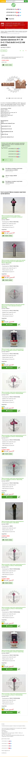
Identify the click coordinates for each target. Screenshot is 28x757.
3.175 (2, 132)
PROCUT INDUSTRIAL (14, 221)
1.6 (1, 135)
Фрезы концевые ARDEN (10, 31)
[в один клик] (19, 324)
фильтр (4, 50)
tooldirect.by (4, 752)
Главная (2, 31)
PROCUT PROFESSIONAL (15, 396)
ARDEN (2, 122)
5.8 (1, 130)
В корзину (10, 324)
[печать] (23, 51)
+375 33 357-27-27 (12, 156)
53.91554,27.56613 (6, 738)
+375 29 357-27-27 (11, 15)
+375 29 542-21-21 (11, 12)
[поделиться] (20, 51)
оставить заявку (8, 64)
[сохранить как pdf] (26, 51)
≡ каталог (3, 1)
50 (1, 127)
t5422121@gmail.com (6, 750)
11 (21, 98)
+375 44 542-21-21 (11, 9)
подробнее (4, 229)
